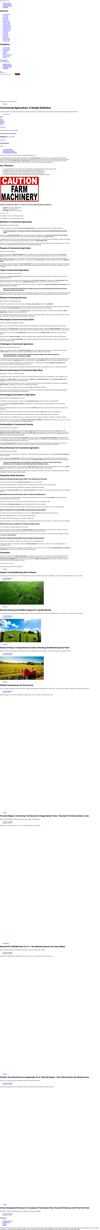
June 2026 (5, 17)
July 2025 (5, 32)
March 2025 (6, 38)
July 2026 (5, 15)
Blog (4, 1223)
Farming (5, 7)
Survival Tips (7, 6)
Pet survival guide (7, 54)
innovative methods (9, 151)
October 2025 (6, 28)
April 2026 (6, 20)
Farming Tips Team (8, 821)
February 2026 (6, 22)
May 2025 (5, 35)
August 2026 (6, 14)
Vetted (4, 57)
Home (4, 1225)
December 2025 (7, 25)
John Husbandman (4, 143)
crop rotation (63, 432)
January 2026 (6, 24)
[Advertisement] (50, 89)
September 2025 (7, 29)
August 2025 (6, 31)
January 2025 (6, 41)
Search (17, 74)
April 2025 (6, 36)
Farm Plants (7, 3)
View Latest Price (4, 213)
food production (8, 149)
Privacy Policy (8, 1221)
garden (4, 53)
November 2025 (7, 27)
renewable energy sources (50, 433)
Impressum (6, 1222)
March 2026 (6, 21)
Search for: (2, 72)
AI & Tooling (6, 47)
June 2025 (5, 34)
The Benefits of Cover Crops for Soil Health (8, 133)
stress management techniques (21, 444)
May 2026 (5, 18)
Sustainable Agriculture (10, 152)
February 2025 (6, 39)
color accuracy (61, 419)
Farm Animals (7, 4)
